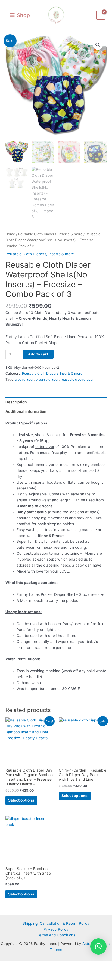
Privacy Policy (56, 929)
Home (10, 234)
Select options (21, 800)
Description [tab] (16, 402)
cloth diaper (24, 379)
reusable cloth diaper (77, 379)
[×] (98, 946)
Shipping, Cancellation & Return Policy (56, 923)
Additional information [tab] (25, 411)
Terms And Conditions (56, 935)
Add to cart (38, 354)
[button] (98, 45)
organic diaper (47, 379)
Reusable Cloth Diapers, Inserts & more (50, 234)
